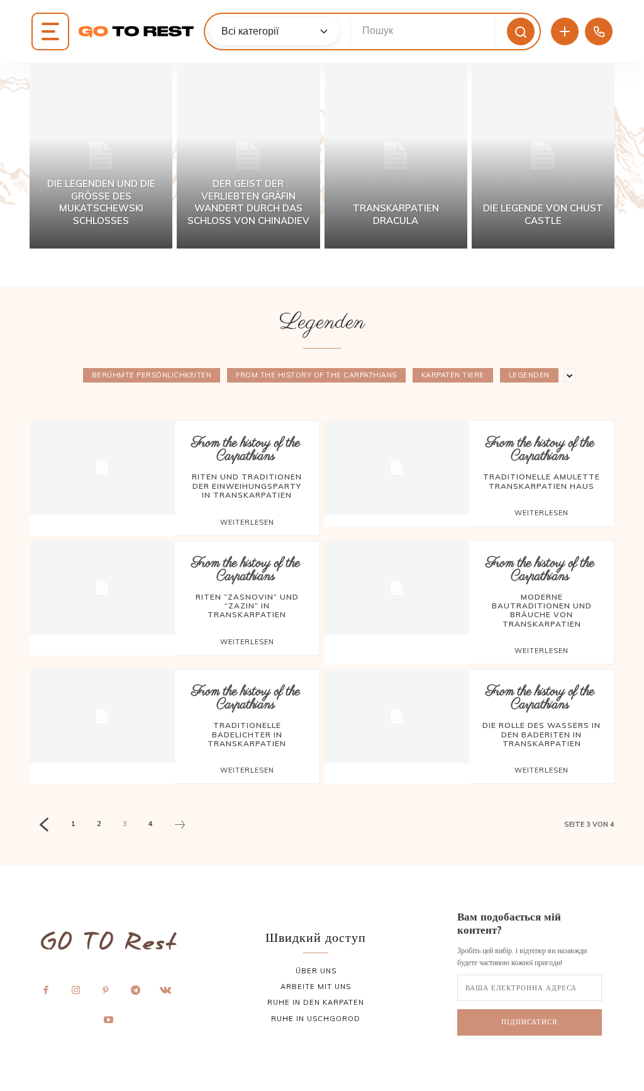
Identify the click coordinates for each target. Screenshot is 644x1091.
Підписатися (529, 1021)
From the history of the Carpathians (316, 375)
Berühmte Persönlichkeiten (152, 375)
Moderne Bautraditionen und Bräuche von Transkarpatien (542, 610)
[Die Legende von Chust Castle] (543, 156)
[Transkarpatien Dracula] (396, 156)
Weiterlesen (247, 522)
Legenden (529, 375)
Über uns (316, 970)
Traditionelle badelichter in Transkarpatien (247, 734)
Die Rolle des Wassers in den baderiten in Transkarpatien (541, 734)
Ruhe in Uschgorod (315, 1018)
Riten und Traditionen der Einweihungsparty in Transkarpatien (247, 486)
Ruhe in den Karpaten (315, 1002)
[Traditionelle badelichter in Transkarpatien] (102, 716)
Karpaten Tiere (452, 375)
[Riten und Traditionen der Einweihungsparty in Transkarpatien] (102, 467)
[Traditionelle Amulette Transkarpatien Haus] (397, 467)
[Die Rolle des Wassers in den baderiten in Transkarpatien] (397, 716)
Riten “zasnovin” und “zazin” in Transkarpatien (247, 606)
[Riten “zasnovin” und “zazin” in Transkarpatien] (102, 587)
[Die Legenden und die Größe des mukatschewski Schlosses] (101, 156)
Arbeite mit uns (315, 986)
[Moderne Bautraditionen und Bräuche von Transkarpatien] (397, 587)
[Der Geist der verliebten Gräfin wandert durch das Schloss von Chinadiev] (248, 156)
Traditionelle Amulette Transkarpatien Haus (541, 481)
